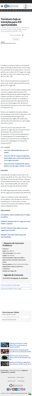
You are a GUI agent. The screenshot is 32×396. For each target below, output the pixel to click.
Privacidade (21, 381)
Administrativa (7, 260)
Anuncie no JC (11, 381)
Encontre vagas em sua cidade (9, 314)
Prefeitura (6, 249)
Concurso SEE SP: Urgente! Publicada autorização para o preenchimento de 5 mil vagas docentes (17, 158)
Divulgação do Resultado (15, 278)
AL (7, 10)
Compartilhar (16, 39)
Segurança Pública (19, 258)
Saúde (4, 262)
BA (16, 10)
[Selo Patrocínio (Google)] (25, 6)
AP (10, 10)
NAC (2, 10)
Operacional (22, 260)
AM (13, 10)
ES (24, 10)
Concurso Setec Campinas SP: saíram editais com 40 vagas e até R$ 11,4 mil (17, 165)
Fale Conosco (20, 377)
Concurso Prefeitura (15, 35)
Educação (15, 260)
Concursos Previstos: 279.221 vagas (11, 288)
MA (30, 10)
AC (5, 10)
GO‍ (27, 10)
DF (21, 10)
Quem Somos (11, 377)
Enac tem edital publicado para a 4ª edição (16, 151)
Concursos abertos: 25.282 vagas (10, 285)
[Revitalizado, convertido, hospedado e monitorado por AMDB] (29, 393)
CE (19, 10)
